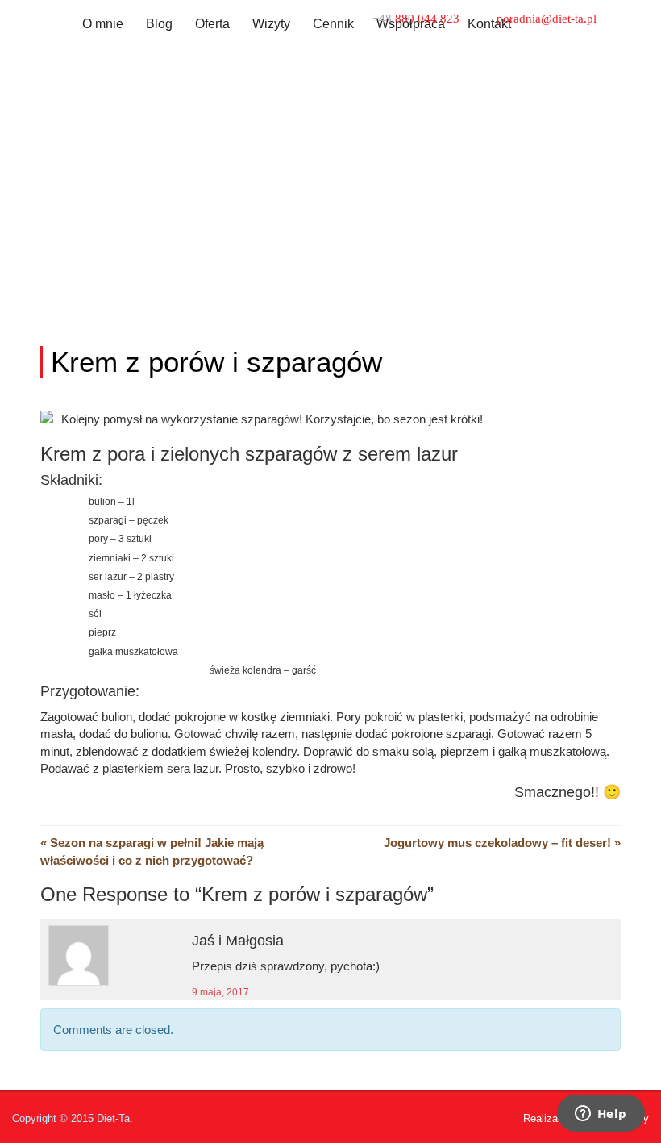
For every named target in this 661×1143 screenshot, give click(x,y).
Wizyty (271, 24)
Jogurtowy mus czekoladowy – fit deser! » (502, 842)
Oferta (212, 24)
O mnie (102, 24)
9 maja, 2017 (220, 992)
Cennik (333, 24)
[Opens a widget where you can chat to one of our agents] (600, 1115)
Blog (159, 24)
